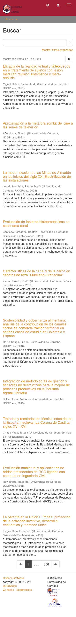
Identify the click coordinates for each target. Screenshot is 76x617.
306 (46, 564)
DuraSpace (10, 586)
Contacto (8, 590)
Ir (70, 42)
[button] (47, 5)
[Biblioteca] (53, 592)
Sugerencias (24, 590)
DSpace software (13, 578)
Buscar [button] (10, 19)
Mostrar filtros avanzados (57, 50)
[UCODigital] (55, 602)
